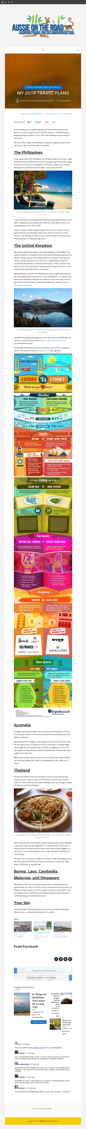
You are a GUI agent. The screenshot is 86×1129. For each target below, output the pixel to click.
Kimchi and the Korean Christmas (66, 1022)
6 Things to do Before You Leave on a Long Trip (39, 1000)
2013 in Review (59, 933)
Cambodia (39, 87)
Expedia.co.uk (43, 350)
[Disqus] (43, 1066)
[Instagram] (5, 2)
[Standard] (43, 83)
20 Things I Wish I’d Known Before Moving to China (55, 999)
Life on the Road (38, 91)
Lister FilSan (43, 215)
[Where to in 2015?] (23, 926)
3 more (51, 91)
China (45, 87)
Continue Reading (38, 1022)
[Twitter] (8, 2)
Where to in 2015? (20, 933)
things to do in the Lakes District (52, 340)
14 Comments (65, 100)
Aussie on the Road (29, 100)
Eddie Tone (45, 837)
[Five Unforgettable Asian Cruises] (43, 926)
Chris (66, 1028)
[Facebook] (2, 2)
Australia (30, 87)
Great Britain (54, 87)
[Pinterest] (12, 2)
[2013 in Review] (63, 926)
